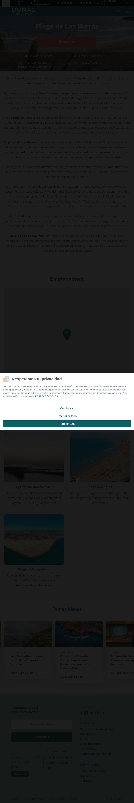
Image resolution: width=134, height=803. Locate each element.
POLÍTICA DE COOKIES (46, 396)
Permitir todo (67, 423)
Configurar (67, 408)
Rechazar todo (67, 416)
